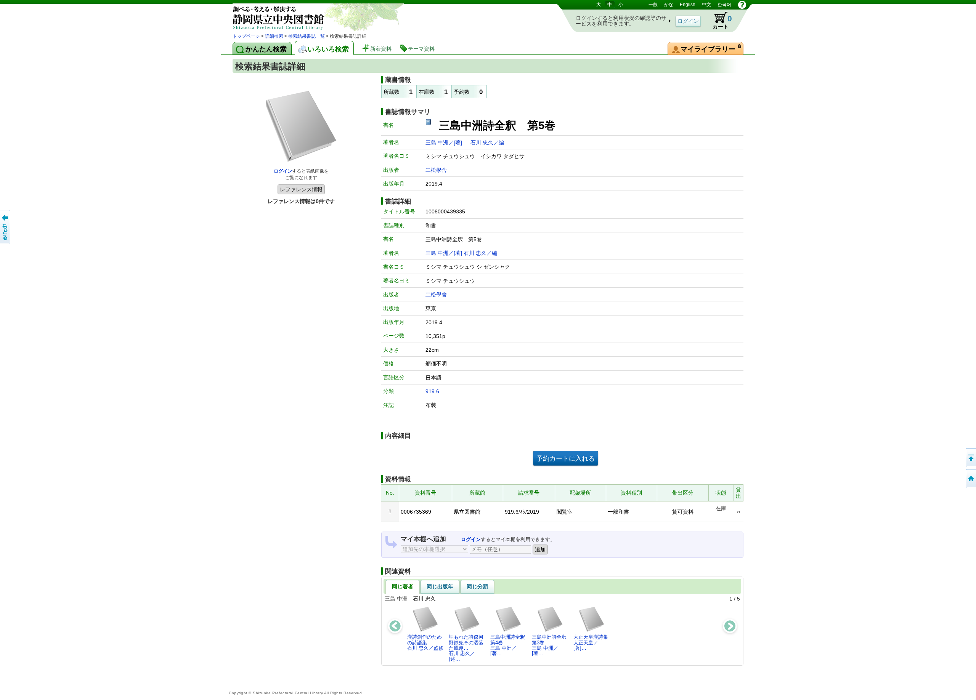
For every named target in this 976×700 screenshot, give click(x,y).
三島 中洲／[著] (444, 142)
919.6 (432, 391)
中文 (706, 4)
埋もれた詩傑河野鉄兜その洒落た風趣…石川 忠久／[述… (466, 648)
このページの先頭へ (970, 457)
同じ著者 (402, 586)
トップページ (246, 36)
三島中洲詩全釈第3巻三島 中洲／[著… (549, 645)
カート (718, 20)
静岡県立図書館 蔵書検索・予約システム (312, 16)
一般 (653, 4)
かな (668, 4)
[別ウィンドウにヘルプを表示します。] (742, 4)
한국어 (724, 4)
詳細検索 (274, 36)
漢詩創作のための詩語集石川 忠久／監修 (425, 642)
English (687, 4)
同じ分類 (477, 586)
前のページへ (5, 227)
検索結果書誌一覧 (306, 36)
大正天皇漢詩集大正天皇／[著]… (590, 642)
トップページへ (970, 478)
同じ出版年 (440, 586)
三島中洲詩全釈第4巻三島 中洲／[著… (507, 645)
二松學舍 (436, 170)
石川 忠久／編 (487, 142)
